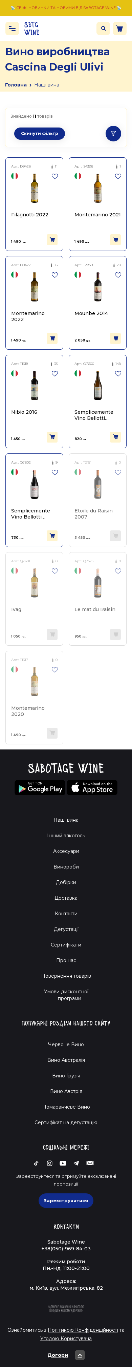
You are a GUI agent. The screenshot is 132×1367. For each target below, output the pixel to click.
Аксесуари (66, 851)
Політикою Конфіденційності (83, 1330)
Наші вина (66, 820)
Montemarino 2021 (97, 215)
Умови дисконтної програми (66, 995)
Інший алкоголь (66, 836)
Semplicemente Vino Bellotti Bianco (93, 415)
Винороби (66, 867)
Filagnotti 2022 (29, 215)
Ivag (16, 609)
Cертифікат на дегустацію (66, 1122)
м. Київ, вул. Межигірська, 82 (66, 1288)
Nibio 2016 (24, 412)
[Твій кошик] (120, 28)
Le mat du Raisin (94, 609)
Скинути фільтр (39, 133)
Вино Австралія (66, 1060)
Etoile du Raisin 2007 (93, 514)
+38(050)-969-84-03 (66, 1249)
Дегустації (66, 929)
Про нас (66, 960)
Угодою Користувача (66, 1338)
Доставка (66, 898)
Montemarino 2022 (28, 316)
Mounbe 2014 (91, 313)
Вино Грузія (66, 1076)
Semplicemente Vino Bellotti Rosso (30, 514)
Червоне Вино (66, 1044)
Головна (16, 85)
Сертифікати (66, 945)
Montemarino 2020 (28, 711)
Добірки (66, 882)
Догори (57, 1355)
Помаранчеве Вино (66, 1107)
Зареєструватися (66, 1200)
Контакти (66, 914)
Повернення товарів (66, 976)
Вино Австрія (66, 1091)
